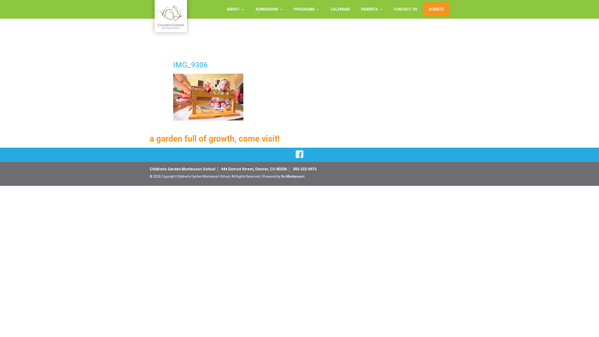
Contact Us (405, 9)
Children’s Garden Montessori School (182, 169)
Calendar (340, 9)
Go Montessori (292, 176)
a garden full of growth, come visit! (215, 139)
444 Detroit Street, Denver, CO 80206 (254, 169)
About (233, 9)
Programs (304, 9)
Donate (436, 9)
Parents (369, 9)
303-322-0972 (305, 169)
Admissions (267, 9)
